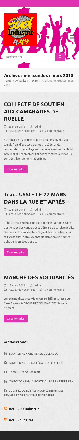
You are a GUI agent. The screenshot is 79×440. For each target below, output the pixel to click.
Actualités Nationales (22, 130)
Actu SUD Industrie (24, 409)
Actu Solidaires (21, 420)
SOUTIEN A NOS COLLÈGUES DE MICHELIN (36, 362)
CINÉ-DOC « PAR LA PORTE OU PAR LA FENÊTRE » (41, 381)
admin (38, 126)
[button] (72, 37)
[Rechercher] (60, 57)
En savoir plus (16, 169)
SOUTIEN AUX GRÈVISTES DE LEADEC (33, 353)
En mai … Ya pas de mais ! (25, 371)
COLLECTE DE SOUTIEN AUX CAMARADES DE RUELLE (34, 111)
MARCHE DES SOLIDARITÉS (39, 277)
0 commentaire (54, 130)
